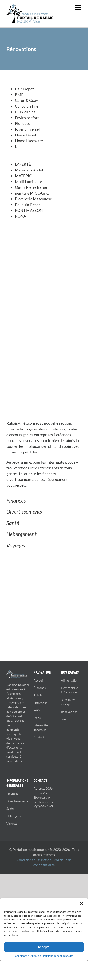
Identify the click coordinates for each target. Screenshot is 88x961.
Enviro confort (27, 117)
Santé (12, 523)
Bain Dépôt (24, 88)
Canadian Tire (26, 106)
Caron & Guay (27, 100)
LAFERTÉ (23, 164)
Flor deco (22, 123)
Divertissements (24, 511)
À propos (40, 688)
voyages (13, 485)
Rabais (38, 695)
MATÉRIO (23, 175)
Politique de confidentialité (58, 955)
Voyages (15, 545)
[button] (81, 903)
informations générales (25, 429)
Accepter (44, 947)
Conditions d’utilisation (28, 955)
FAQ (37, 710)
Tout (64, 719)
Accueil (39, 680)
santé (39, 479)
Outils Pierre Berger (31, 187)
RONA (20, 216)
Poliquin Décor (27, 204)
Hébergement (21, 534)
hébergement (56, 479)
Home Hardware (29, 140)
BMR (19, 94)
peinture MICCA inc (31, 193)
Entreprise (40, 703)
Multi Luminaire (28, 181)
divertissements (19, 479)
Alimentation (69, 680)
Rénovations (69, 712)
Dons (37, 718)
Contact (39, 737)
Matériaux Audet (29, 170)
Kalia (19, 146)
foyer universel (27, 129)
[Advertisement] (44, 271)
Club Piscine (25, 112)
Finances (16, 500)
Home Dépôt (26, 135)
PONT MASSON (29, 210)
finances (49, 473)
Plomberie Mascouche (33, 198)
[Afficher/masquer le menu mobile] (78, 7)
